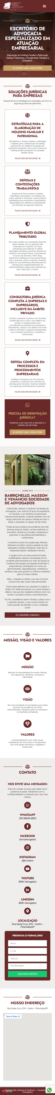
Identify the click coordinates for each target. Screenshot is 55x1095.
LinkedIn (27, 899)
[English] (7, 1091)
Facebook (27, 836)
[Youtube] (27, 868)
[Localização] (27, 911)
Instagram (27, 857)
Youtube (27, 878)
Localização (27, 920)
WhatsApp (27, 815)
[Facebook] (27, 826)
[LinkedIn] (27, 889)
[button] (44, 6)
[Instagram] (27, 847)
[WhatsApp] (27, 805)
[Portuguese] (10, 1091)
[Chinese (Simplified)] (3, 1091)
